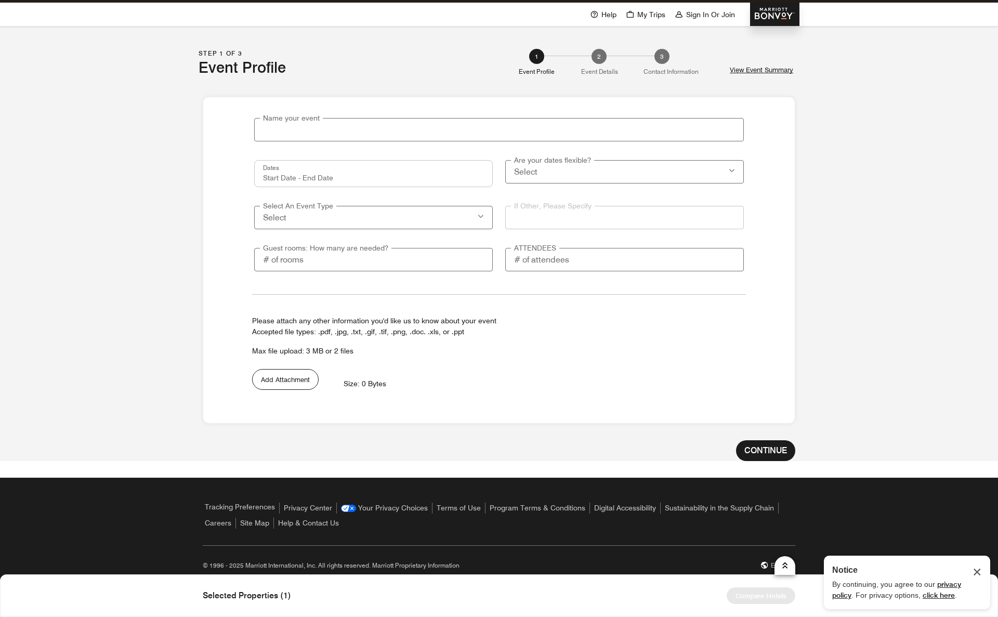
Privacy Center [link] (308, 508)
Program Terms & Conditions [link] (537, 508)
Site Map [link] (254, 523)
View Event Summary (761, 70)
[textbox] (499, 129)
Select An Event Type (298, 206)
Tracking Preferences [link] (240, 507)
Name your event (291, 118)
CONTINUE (765, 450)
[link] (384, 508)
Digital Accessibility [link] (625, 508)
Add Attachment (285, 379)
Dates (271, 167)
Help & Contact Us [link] (308, 523)
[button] (733, 169)
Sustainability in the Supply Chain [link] (719, 508)
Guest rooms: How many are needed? (325, 248)
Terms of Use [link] (459, 508)
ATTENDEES (535, 248)
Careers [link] (218, 523)
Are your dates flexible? (552, 160)
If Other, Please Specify (553, 206)
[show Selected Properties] (784, 565)
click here (939, 595)
